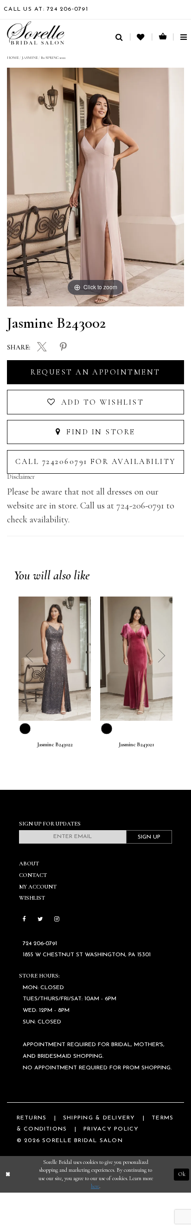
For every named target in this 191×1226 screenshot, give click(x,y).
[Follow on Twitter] (40, 919)
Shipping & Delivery (99, 1118)
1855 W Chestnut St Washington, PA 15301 (87, 955)
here (95, 1186)
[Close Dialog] (8, 1175)
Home (13, 57)
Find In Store (99, 432)
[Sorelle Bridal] (35, 32)
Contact (33, 875)
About (29, 863)
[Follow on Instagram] (56, 919)
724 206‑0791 (40, 943)
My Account (38, 886)
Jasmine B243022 (55, 745)
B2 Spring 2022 (53, 57)
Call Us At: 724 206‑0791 (46, 9)
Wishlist (32, 898)
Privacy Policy (111, 1129)
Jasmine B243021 (136, 745)
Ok (181, 1174)
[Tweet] (42, 348)
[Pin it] (63, 347)
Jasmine (30, 57)
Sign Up (149, 837)
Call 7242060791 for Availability (95, 461)
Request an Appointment (95, 372)
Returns (32, 1118)
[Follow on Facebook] (24, 919)
